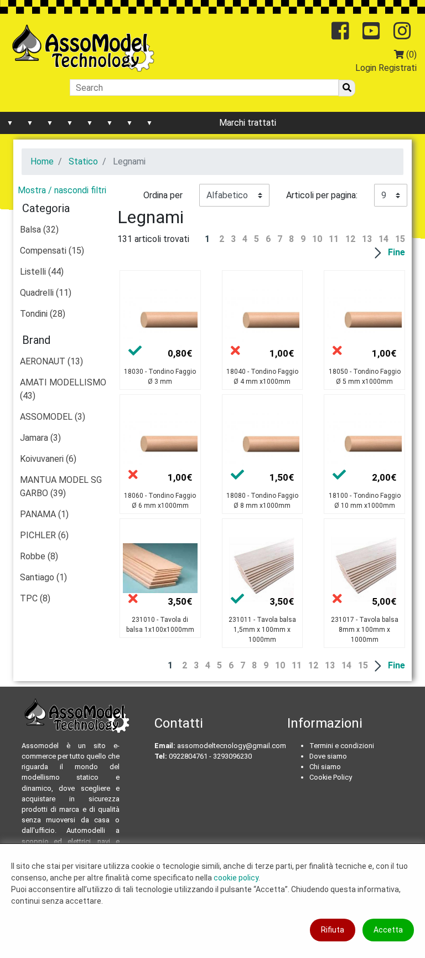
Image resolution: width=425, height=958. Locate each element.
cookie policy (236, 877)
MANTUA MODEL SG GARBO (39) (61, 486)
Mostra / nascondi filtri (62, 190)
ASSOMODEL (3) (52, 416)
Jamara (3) (40, 437)
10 (317, 239)
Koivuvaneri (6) (48, 459)
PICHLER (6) (44, 535)
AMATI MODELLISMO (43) (63, 389)
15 (400, 239)
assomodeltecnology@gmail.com (231, 745)
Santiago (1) (43, 577)
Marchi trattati (247, 122)
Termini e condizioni (341, 745)
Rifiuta (332, 929)
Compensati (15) (52, 250)
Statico (83, 161)
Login (365, 68)
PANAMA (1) (44, 514)
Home (42, 161)
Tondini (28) (42, 313)
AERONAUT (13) (51, 361)
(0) (410, 54)
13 (367, 239)
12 (350, 239)
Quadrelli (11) (45, 292)
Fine (396, 252)
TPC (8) (35, 598)
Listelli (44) (42, 271)
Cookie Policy (330, 777)
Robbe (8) (39, 556)
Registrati (398, 68)
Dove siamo (328, 756)
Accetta (388, 929)
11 (334, 239)
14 (383, 239)
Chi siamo (325, 767)
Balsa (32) (39, 229)
